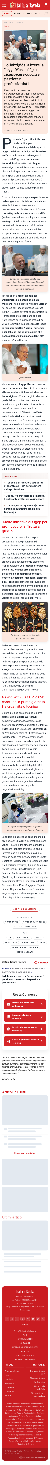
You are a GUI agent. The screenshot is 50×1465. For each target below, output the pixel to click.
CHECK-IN (25, 1343)
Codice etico (39, 1382)
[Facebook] (7, 1319)
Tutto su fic (11, 922)
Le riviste (9, 1379)
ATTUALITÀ (19, 14)
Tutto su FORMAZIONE (25, 927)
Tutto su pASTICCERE (34, 922)
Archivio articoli (12, 1371)
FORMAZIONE (28, 942)
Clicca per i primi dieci (25, 1153)
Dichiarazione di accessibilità (38, 1394)
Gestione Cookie (37, 1378)
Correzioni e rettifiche (39, 1387)
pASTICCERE (11, 942)
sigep (42, 942)
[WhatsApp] (38, 1319)
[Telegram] (28, 1319)
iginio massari (25, 952)
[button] (46, 5)
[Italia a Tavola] (25, 4)
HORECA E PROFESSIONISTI (27, 968)
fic (10, 938)
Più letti (8, 1396)
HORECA (7, 13)
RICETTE (25, 1351)
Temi (7, 1375)
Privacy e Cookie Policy (37, 1372)
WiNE (29, 14)
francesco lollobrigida (25, 947)
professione (23, 938)
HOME (5, 968)
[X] (12, 1319)
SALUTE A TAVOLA (25, 1355)
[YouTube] (33, 1319)
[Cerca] (46, 13)
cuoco (38, 938)
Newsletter (9, 1383)
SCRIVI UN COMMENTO (25, 909)
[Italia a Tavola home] (25, 1291)
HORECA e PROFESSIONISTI (25, 1347)
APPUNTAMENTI (25, 1339)
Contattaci (9, 1391)
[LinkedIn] (17, 1319)
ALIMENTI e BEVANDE (25, 1359)
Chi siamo (9, 1387)
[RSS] (43, 1319)
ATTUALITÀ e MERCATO (25, 1331)
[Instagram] (22, 1319)
